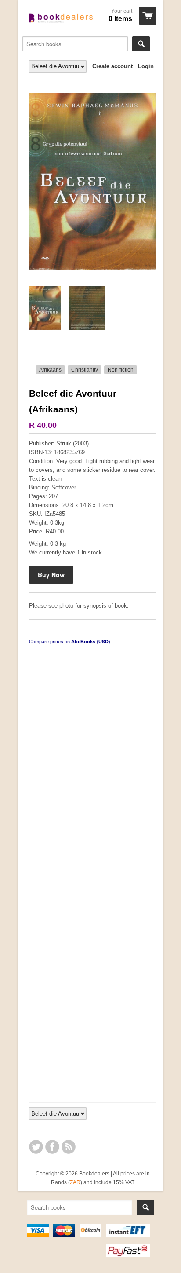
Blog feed (69, 1147)
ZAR (75, 1182)
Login (146, 66)
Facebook (52, 1147)
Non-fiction (121, 370)
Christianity (84, 370)
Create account (112, 66)
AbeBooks (83, 641)
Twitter (36, 1147)
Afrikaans (50, 370)
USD (103, 641)
